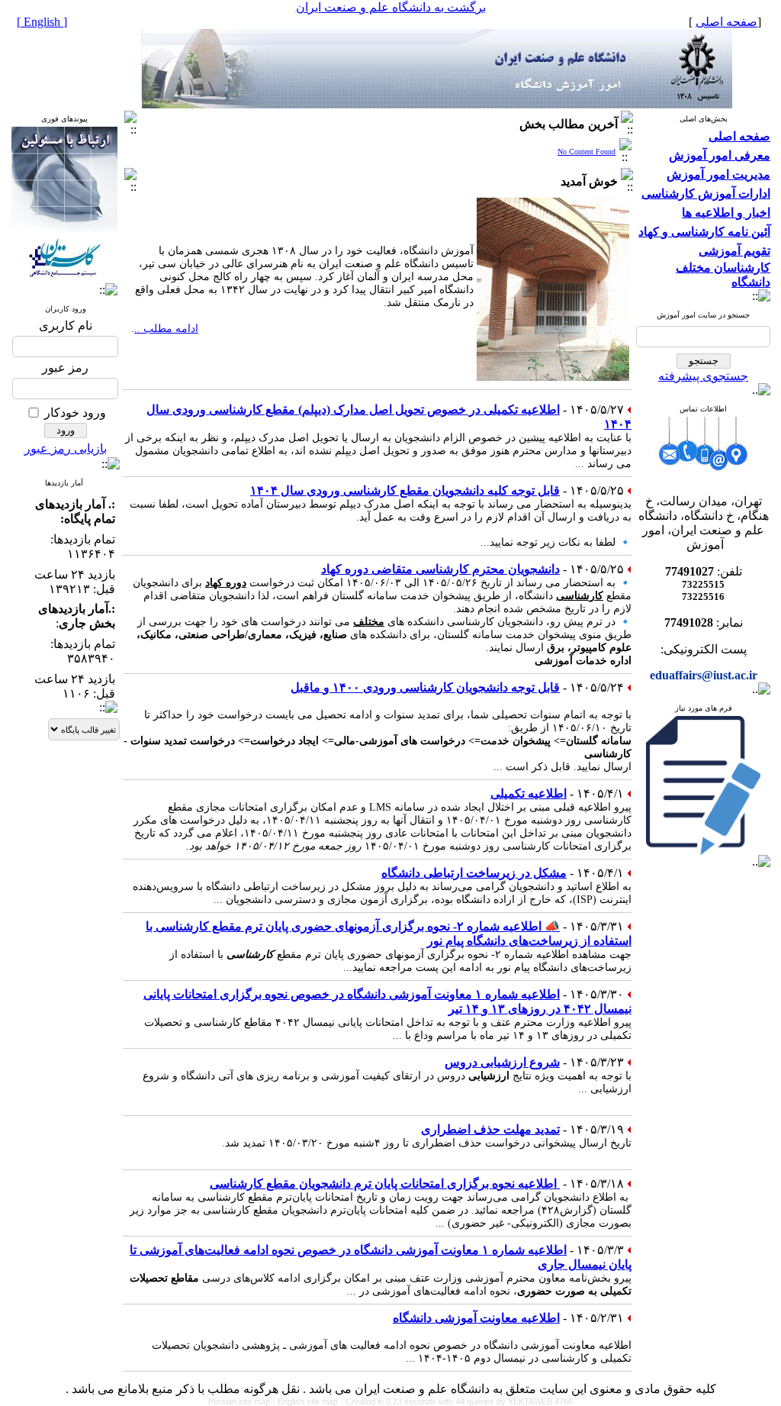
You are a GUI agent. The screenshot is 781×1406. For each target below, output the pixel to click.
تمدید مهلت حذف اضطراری (490, 1129)
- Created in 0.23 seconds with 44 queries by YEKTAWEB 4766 (456, 1401)
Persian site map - (243, 1401)
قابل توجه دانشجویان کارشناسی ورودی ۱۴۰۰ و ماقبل (425, 687)
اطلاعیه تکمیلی (528, 793)
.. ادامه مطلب (166, 328)
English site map (309, 1401)
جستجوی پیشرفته (703, 375)
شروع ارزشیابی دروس (502, 1062)
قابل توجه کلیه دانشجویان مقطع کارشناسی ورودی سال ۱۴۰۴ (405, 490)
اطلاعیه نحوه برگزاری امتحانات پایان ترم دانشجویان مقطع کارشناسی (385, 1183)
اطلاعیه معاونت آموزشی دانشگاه (476, 1317)
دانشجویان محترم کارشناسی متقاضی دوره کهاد (440, 569)
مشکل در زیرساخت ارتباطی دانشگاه (474, 872)
